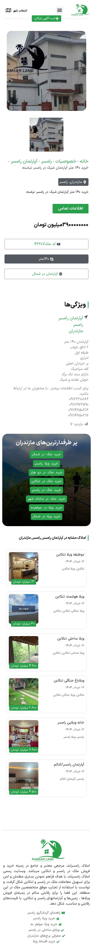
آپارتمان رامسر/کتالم (69, 764)
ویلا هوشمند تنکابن (69, 596)
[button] (59, 10)
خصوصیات (65, 161)
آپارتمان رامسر (24, 161)
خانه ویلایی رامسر (71, 722)
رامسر (46, 161)
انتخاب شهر (20, 11)
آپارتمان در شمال (45, 274)
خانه (84, 161)
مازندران (76, 331)
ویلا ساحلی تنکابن (70, 638)
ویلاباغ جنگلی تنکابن (69, 680)
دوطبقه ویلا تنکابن (70, 554)
